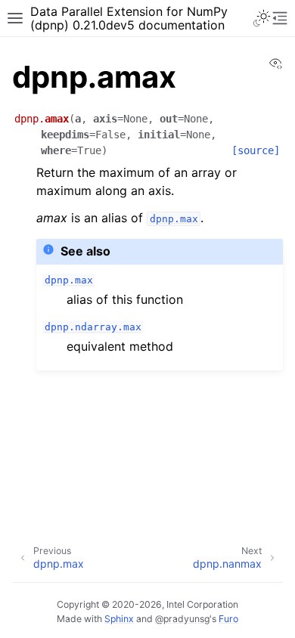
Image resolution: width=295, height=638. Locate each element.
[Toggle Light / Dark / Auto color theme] (262, 18)
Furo (228, 618)
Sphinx (119, 618)
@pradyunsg (182, 618)
